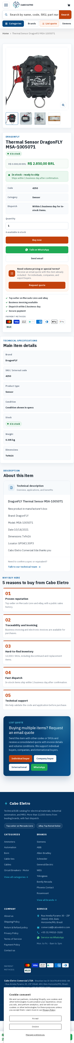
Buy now (37, 239)
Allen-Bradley (44, 853)
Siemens (66, 23)
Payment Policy (12, 944)
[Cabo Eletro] (22, 5)
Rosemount (43, 893)
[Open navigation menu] (6, 5)
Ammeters (9, 841)
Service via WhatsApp (52, 937)
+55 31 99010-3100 (52, 932)
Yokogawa (42, 876)
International (19, 767)
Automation (10, 847)
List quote (51, 23)
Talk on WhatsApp (39, 249)
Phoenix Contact (45, 887)
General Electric (45, 864)
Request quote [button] (37, 285)
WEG (39, 870)
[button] (37, 78)
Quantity (10, 218)
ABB (39, 847)
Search (65, 14)
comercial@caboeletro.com (55, 927)
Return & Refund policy (16, 927)
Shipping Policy (12, 921)
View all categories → (16, 877)
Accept (35, 1018)
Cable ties (9, 858)
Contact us (9, 950)
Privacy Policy (49, 1010)
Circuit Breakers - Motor (16, 870)
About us (8, 915)
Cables (7, 864)
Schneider (42, 858)
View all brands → (47, 899)
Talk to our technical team (22, 566)
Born (6, 853)
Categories (15, 23)
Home (6, 33)
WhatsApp (39, 767)
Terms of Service (13, 938)
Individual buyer (21, 758)
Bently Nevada (44, 881)
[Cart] (69, 5)
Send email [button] (37, 258)
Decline (35, 1026)
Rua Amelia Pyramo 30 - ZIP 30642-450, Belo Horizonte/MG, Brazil (55, 919)
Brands (32, 23)
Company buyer (45, 758)
